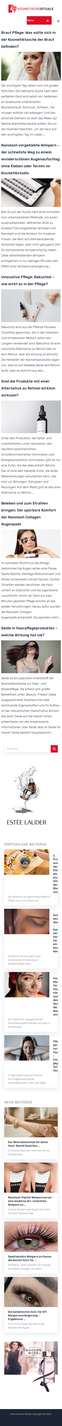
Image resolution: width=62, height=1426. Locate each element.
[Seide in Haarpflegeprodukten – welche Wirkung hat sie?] (31, 656)
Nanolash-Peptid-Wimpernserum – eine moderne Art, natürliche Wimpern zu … (31, 1201)
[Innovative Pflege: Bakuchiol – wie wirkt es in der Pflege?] (31, 305)
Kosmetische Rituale (21, 1414)
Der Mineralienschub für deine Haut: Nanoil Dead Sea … (28, 1143)
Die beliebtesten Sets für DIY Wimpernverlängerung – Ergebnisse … (27, 1315)
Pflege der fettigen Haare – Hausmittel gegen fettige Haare (55, 1056)
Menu (30, 20)
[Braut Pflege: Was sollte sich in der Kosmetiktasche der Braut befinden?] (31, 66)
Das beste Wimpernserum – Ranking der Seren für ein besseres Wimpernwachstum (55, 933)
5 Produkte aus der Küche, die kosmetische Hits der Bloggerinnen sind (55, 874)
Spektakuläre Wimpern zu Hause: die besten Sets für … (30, 1258)
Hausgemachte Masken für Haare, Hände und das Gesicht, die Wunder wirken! (55, 996)
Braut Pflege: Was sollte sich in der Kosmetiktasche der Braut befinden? (28, 40)
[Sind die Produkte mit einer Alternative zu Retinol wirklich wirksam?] (31, 417)
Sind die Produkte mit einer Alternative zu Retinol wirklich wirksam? (28, 388)
